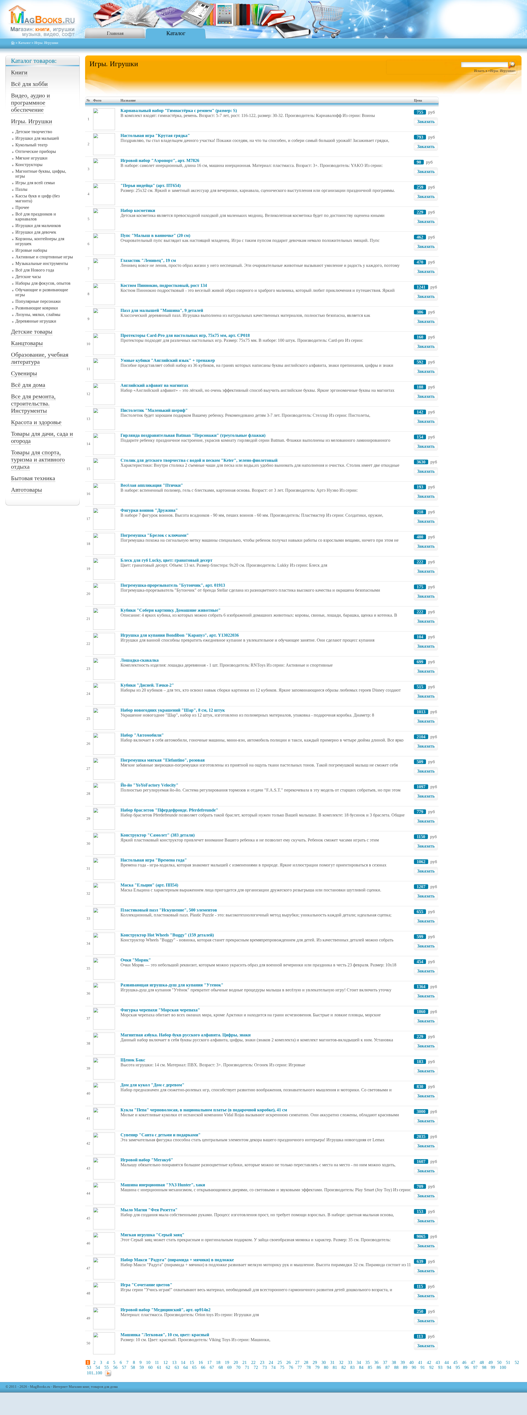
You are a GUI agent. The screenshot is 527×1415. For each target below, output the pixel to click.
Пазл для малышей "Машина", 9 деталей (161, 310)
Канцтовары (27, 343)
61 (159, 1367)
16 (200, 1362)
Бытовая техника (33, 478)
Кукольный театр (31, 144)
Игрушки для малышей (37, 138)
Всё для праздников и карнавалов (35, 216)
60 (150, 1367)
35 (367, 1362)
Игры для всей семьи (35, 182)
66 (203, 1367)
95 (458, 1367)
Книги (19, 72)
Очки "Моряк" (135, 960)
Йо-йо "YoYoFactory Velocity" (149, 785)
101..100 (94, 1373)
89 (405, 1367)
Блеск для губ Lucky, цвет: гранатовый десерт (166, 560)
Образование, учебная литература (39, 358)
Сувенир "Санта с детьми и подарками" (160, 1134)
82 (343, 1367)
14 (183, 1362)
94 (449, 1367)
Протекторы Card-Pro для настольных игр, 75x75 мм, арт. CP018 (185, 335)
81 (335, 1367)
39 (402, 1362)
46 (464, 1362)
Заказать (426, 121)
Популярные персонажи (38, 301)
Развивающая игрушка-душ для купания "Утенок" (171, 985)
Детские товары (31, 331)
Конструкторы (29, 164)
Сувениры (24, 373)
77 (300, 1367)
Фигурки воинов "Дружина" (149, 510)
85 (370, 1367)
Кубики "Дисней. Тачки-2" (147, 685)
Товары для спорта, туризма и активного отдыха (38, 459)
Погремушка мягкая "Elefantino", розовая (162, 760)
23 (262, 1362)
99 (493, 1367)
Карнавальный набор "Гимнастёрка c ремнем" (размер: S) (178, 110)
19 (227, 1362)
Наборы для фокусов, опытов (43, 283)
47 (473, 1362)
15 (192, 1362)
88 (396, 1367)
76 (291, 1367)
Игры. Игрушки (31, 121)
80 (326, 1367)
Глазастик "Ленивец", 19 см (148, 260)
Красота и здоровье (36, 422)
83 (352, 1367)
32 (341, 1362)
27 (297, 1362)
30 (323, 1362)
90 (414, 1367)
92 (431, 1367)
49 (490, 1362)
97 (475, 1367)
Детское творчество (33, 131)
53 (89, 1367)
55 (106, 1367)
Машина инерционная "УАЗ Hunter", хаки (162, 1184)
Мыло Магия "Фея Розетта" (149, 1209)
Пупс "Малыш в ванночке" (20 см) (155, 235)
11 (157, 1362)
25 (279, 1362)
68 (220, 1367)
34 (359, 1362)
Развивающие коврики (36, 308)
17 (209, 1362)
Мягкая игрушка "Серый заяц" (152, 1234)
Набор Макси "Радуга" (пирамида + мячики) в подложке (177, 1259)
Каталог (176, 33)
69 (229, 1367)
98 (484, 1367)
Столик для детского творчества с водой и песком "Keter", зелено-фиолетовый (198, 460)
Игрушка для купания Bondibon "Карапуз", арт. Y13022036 (179, 635)
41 (420, 1362)
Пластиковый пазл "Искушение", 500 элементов (168, 910)
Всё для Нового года (34, 270)
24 (271, 1362)
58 (133, 1367)
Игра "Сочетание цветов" (146, 1284)
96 (466, 1367)
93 (440, 1367)
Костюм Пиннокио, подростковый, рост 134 (163, 285)
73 (264, 1367)
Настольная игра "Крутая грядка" (155, 135)
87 (387, 1367)
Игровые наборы (31, 250)
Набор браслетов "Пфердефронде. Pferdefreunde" (169, 810)
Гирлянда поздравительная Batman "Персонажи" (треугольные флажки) (192, 435)
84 (361, 1367)
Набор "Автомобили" (142, 735)
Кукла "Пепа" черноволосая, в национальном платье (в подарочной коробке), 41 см (203, 1110)
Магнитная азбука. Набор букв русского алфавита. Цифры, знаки (185, 1035)
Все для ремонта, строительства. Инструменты (33, 403)
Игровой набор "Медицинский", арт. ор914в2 (165, 1309)
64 (185, 1367)
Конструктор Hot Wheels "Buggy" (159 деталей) (167, 935)
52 (517, 1362)
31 (332, 1362)
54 (98, 1367)
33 (350, 1362)
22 (253, 1362)
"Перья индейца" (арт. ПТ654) (150, 185)
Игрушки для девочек (35, 232)
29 (315, 1362)
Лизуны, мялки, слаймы (37, 314)
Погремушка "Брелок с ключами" (154, 535)
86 (379, 1367)
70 (238, 1367)
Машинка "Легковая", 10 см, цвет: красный (164, 1334)
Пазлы (21, 189)
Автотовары (26, 489)
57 (124, 1367)
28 (306, 1362)
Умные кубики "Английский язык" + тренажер (167, 360)
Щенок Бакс (132, 1060)
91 (423, 1367)
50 (499, 1362)
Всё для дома (28, 384)
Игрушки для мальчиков (38, 225)
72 (256, 1367)
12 (165, 1362)
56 (115, 1367)
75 (282, 1367)
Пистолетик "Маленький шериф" (154, 410)
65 (194, 1367)
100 (503, 1367)
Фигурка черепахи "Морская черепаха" (160, 1010)
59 (141, 1367)
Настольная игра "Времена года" (153, 860)
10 (148, 1362)
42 (429, 1362)
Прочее (22, 207)
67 (212, 1367)
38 (394, 1362)
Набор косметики (137, 210)
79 (317, 1367)
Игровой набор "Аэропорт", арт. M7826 (159, 160)
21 (244, 1362)
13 (174, 1362)
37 (385, 1362)
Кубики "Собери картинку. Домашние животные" (170, 610)
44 (446, 1362)
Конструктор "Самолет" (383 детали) (157, 835)
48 (482, 1362)
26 (288, 1362)
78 (308, 1367)
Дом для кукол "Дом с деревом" (152, 1085)
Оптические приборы (35, 151)
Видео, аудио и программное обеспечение (30, 102)
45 (455, 1362)
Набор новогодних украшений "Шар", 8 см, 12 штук (172, 710)
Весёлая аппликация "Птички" (151, 485)
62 (168, 1367)
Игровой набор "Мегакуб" (146, 1159)
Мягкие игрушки (31, 158)
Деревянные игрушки (35, 321)
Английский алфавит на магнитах (154, 385)
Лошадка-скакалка (139, 660)
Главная (115, 33)
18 (218, 1362)
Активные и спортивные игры (44, 257)
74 (273, 1367)
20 (236, 1362)
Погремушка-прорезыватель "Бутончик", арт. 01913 (172, 585)
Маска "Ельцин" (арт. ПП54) (149, 885)
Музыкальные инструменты (41, 263)
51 (508, 1362)
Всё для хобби (29, 83)
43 (438, 1362)
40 (411, 1362)
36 (376, 1362)
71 (247, 1367)
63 (177, 1367)
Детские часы (28, 276)
